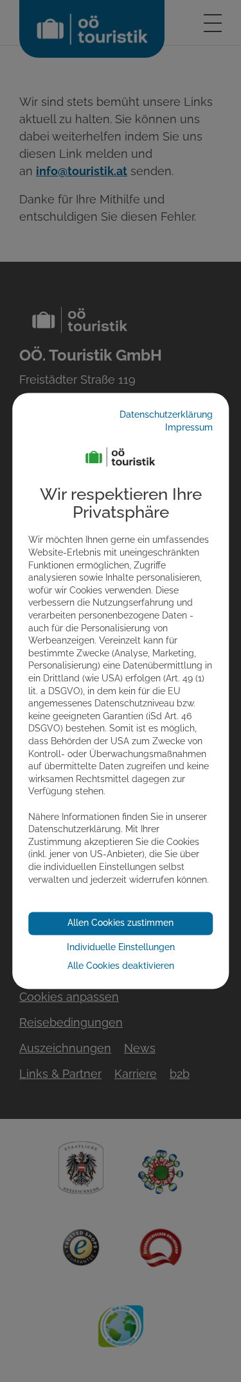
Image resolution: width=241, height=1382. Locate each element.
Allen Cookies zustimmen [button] (120, 923)
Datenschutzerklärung (166, 415)
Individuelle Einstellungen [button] (121, 947)
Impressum (189, 427)
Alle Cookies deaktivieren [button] (120, 966)
